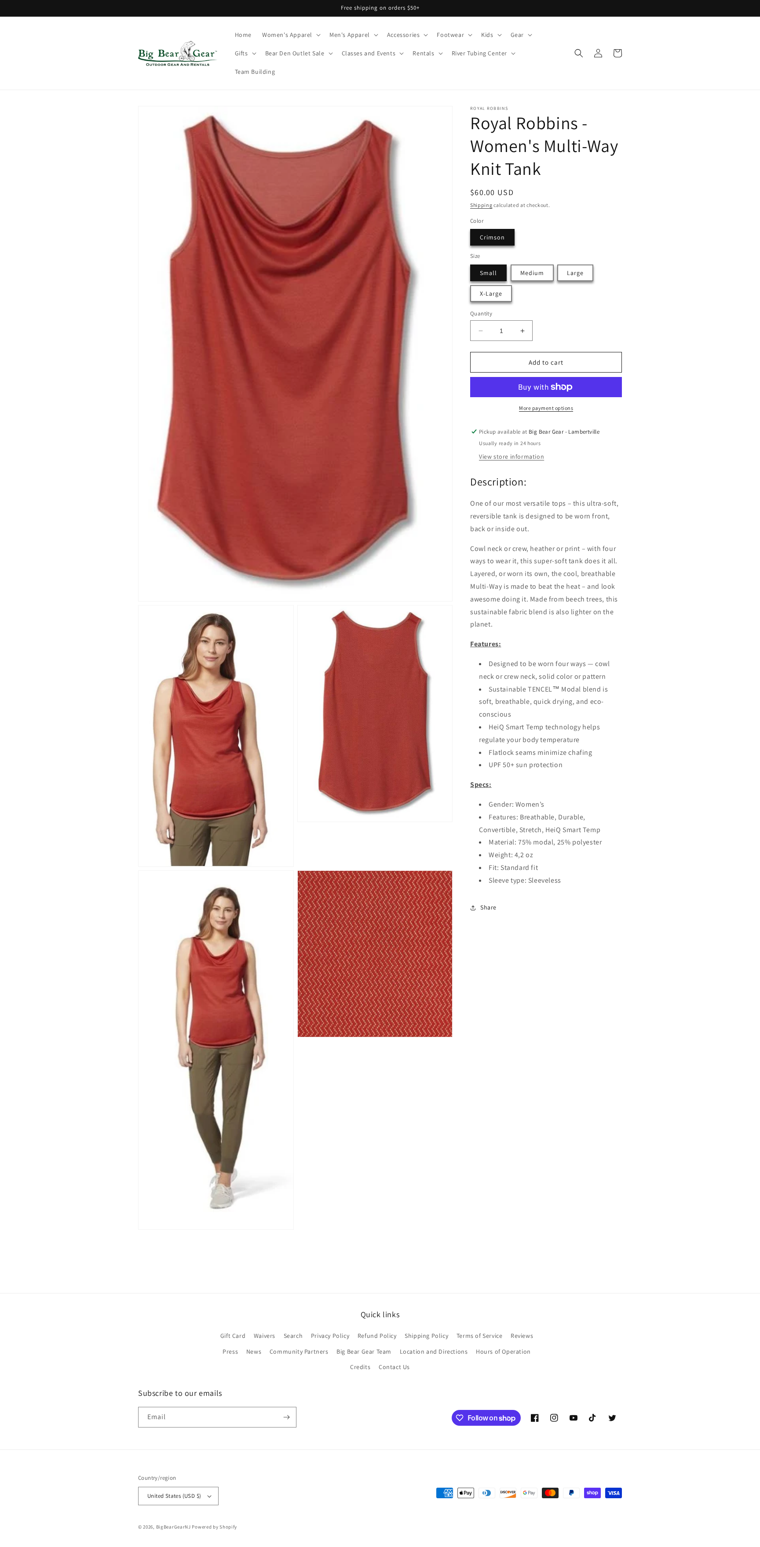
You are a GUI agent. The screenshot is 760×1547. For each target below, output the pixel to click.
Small (488, 273)
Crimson (492, 237)
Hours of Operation (503, 1351)
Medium (532, 273)
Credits (360, 1367)
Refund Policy (377, 1336)
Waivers (264, 1336)
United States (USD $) (174, 1496)
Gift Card (232, 1336)
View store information (511, 456)
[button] (290, 34)
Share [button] (488, 907)
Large (575, 273)
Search (293, 1336)
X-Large (491, 293)
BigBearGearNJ (173, 1527)
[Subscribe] (286, 1417)
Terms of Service (480, 1336)
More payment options (546, 408)
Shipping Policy (426, 1336)
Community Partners (299, 1351)
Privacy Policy (330, 1336)
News (253, 1351)
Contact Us (394, 1367)
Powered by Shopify (214, 1527)
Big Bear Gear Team (363, 1351)
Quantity (481, 313)
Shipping (481, 205)
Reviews (522, 1336)
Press (230, 1351)
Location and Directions (434, 1351)
